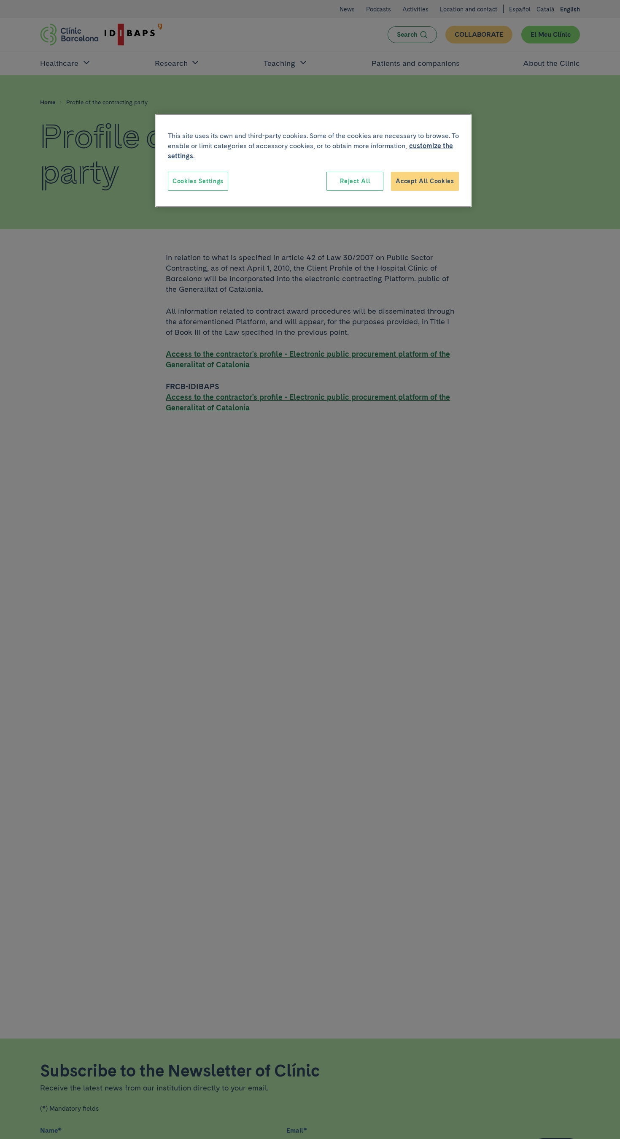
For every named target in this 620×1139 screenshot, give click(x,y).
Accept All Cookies (425, 181)
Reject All (355, 181)
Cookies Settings (198, 181)
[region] (313, 161)
